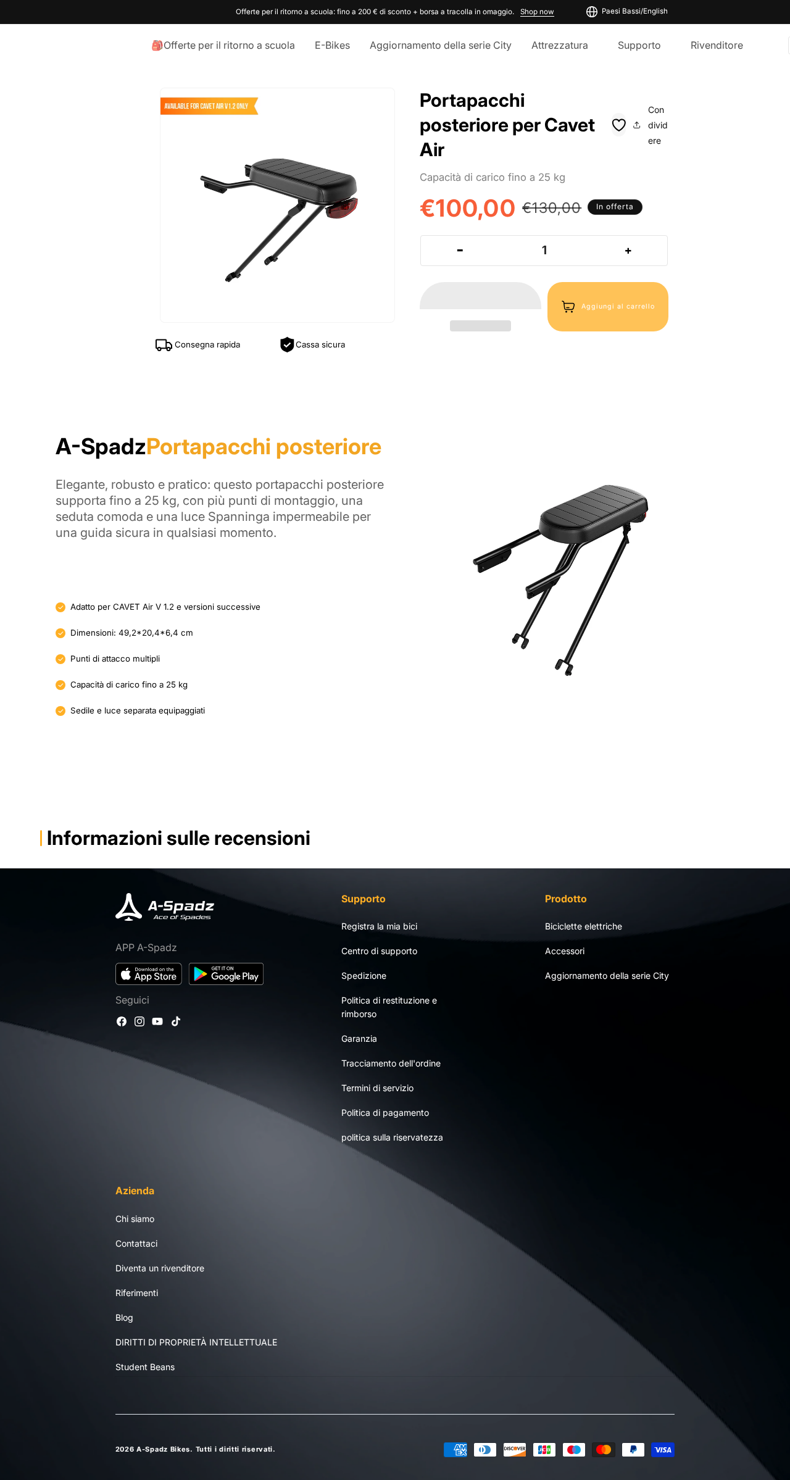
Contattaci (136, 1242)
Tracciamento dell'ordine (391, 1063)
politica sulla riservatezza (392, 1138)
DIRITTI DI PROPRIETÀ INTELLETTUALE (196, 1341)
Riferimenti (136, 1292)
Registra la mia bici (379, 926)
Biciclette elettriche (583, 926)
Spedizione (363, 976)
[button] (480, 296)
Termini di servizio (377, 1088)
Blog (124, 1317)
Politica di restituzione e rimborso (389, 1008)
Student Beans (145, 1366)
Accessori (564, 951)
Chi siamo (134, 1218)
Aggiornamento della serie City (607, 976)
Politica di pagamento (385, 1113)
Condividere (658, 125)
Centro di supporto (379, 951)
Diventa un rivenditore (159, 1267)
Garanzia (359, 1039)
